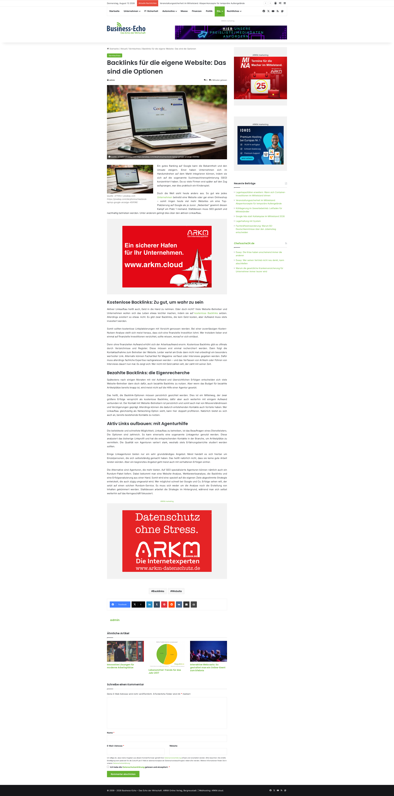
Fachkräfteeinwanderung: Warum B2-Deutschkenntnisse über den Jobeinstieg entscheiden (256, 229)
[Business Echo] (126, 28)
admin (112, 80)
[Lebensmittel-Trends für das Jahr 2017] (167, 654)
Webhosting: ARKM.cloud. (211, 790)
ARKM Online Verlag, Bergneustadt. (180, 790)
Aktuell (124, 48)
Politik (209, 11)
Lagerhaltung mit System (248, 221)
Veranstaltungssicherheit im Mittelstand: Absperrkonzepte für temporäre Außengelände (202, 3)
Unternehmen (131, 11)
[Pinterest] (164, 604)
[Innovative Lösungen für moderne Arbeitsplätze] (125, 651)
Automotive (168, 11)
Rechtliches (233, 11)
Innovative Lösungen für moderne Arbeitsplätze (120, 666)
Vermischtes (135, 48)
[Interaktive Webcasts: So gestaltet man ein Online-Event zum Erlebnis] (208, 651)
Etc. (219, 11)
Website (177, 591)
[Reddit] (172, 604)
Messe (184, 11)
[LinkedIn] (149, 604)
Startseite (114, 11)
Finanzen (197, 11)
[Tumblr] (157, 604)
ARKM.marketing (227, 21)
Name (110, 732)
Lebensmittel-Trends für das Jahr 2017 (165, 671)
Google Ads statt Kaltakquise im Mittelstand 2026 (260, 216)
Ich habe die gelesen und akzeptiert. (140, 767)
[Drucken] (194, 604)
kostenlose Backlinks (206, 313)
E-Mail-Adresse (115, 746)
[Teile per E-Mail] (186, 604)
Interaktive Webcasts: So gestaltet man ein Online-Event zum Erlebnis (207, 667)
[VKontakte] (179, 604)
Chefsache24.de (244, 243)
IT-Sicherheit (151, 11)
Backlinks (158, 591)
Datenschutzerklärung (173, 758)
